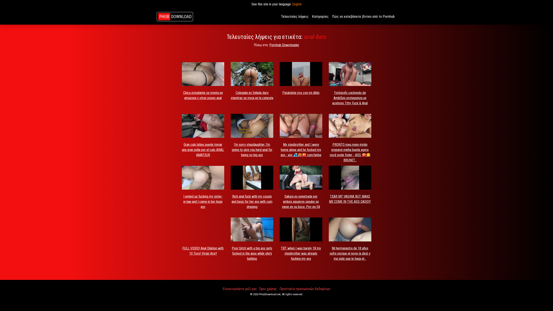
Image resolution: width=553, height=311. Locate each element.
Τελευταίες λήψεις (294, 16)
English (297, 4)
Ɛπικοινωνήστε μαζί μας (240, 289)
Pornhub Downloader (284, 45)
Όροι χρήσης (268, 289)
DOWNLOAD (175, 16)
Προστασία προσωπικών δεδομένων (305, 289)
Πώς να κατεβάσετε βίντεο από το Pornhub (363, 16)
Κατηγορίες (320, 16)
